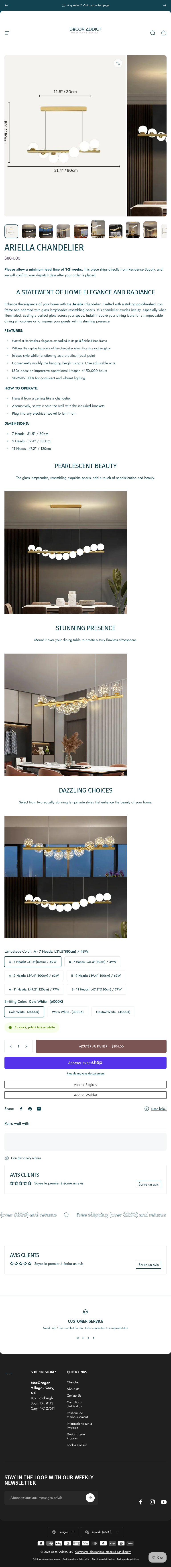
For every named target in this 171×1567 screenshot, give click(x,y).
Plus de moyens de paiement (85, 1074)
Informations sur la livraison (79, 1426)
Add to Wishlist (85, 1095)
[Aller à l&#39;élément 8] (150, 229)
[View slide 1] (77, 1338)
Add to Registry (85, 1084)
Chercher (73, 1382)
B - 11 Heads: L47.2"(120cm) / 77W (97, 989)
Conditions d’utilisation (103, 1559)
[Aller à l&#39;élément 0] (11, 231)
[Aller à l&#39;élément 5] (98, 229)
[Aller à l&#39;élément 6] (115, 231)
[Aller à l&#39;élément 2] (46, 231)
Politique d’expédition (127, 1559)
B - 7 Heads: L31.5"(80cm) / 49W (92, 962)
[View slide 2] (83, 1338)
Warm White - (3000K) (68, 1012)
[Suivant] (165, 5)
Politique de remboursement (77, 1415)
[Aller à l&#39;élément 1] (29, 231)
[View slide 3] (88, 1338)
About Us (73, 1389)
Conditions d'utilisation (74, 1404)
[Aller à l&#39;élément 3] (63, 231)
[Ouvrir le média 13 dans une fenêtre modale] (118, 63)
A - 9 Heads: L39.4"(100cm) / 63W (34, 975)
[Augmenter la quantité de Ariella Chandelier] (27, 1046)
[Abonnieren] (90, 1497)
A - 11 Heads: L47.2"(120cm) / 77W (34, 989)
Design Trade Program (76, 1436)
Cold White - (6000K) (24, 1012)
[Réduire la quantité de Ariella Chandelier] (10, 1046)
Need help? (159, 1109)
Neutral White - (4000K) (113, 1012)
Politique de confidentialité (76, 1559)
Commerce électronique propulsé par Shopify (103, 1552)
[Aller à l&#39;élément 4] (81, 231)
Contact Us (74, 1396)
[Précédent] (6, 5)
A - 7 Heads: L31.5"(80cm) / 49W (33, 962)
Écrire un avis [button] (148, 1184)
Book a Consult (77, 1445)
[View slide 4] (93, 1338)
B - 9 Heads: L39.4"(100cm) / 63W (96, 975)
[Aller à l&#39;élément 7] (133, 230)
